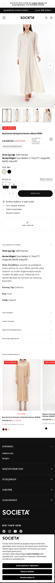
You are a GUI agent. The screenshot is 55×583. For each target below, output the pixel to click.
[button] (4, 17)
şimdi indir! (38, 3)
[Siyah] (9, 172)
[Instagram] (9, 531)
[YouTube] (15, 531)
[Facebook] (4, 531)
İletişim (5, 458)
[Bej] (4, 172)
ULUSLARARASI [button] (9, 500)
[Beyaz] (3, 428)
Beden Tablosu (46, 179)
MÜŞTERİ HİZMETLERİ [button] (12, 469)
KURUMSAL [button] (7, 446)
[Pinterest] (21, 531)
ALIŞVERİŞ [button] (7, 489)
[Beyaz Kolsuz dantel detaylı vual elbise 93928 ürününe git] (21, 385)
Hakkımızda (7, 453)
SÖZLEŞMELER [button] (9, 479)
